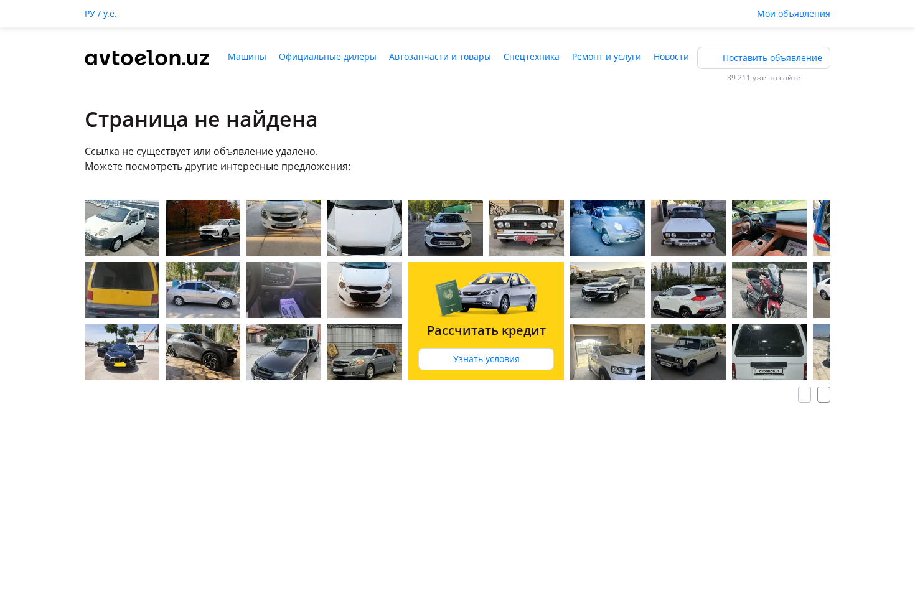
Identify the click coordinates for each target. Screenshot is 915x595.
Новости (671, 56)
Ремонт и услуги (606, 56)
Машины (247, 56)
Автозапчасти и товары (440, 56)
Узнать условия (486, 359)
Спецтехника (532, 56)
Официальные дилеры (328, 56)
